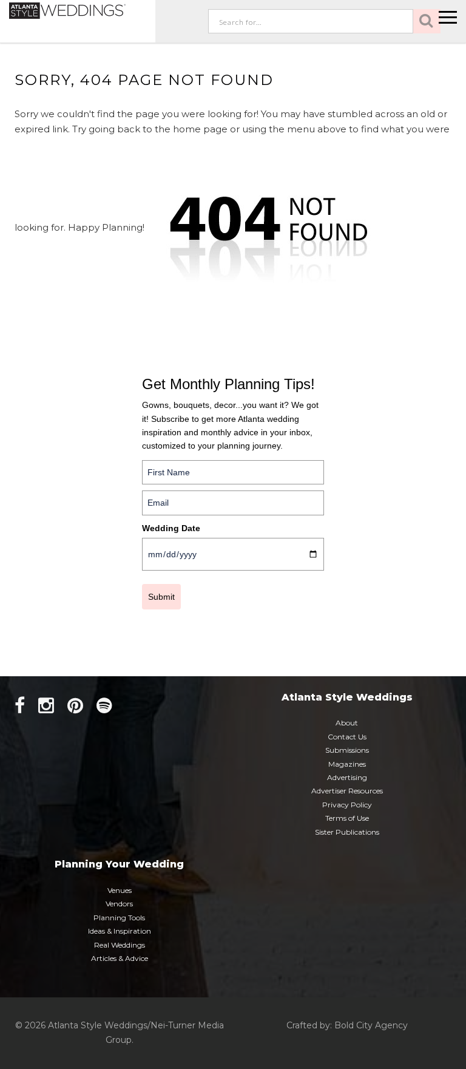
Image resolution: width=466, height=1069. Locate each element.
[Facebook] (20, 705)
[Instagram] (46, 705)
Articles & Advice (119, 958)
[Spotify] (104, 705)
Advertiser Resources (347, 790)
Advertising (347, 777)
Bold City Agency (371, 1025)
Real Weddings (119, 944)
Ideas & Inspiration (119, 930)
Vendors (119, 903)
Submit (161, 597)
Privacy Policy (347, 804)
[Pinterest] (75, 705)
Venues (119, 890)
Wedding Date (171, 528)
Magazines (347, 764)
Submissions (347, 750)
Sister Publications (347, 832)
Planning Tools (119, 917)
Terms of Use (347, 818)
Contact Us (347, 736)
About (347, 722)
